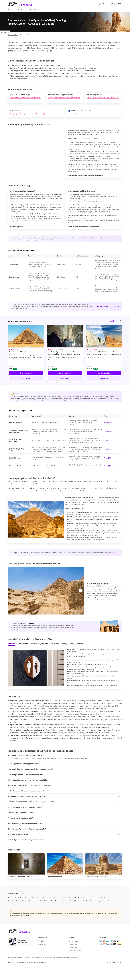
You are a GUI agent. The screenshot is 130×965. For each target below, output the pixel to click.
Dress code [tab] (55, 643)
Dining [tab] (64, 643)
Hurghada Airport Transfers (105, 901)
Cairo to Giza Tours (89, 898)
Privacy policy (73, 944)
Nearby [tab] (80, 643)
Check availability (26, 373)
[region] (65, 353)
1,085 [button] (54, 349)
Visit (26, 10)
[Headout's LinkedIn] (107, 962)
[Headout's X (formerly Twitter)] (120, 962)
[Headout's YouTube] (114, 962)
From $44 (107, 458)
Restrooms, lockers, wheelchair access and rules (83, 114)
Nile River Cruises (56, 898)
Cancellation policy (75, 950)
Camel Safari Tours (14, 901)
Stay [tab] (72, 643)
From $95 (107, 449)
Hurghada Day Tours (28, 901)
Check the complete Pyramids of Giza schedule (83, 226)
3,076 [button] (93, 349)
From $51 (107, 431)
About (20, 10)
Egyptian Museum (43, 898)
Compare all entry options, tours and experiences (64, 97)
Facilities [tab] (11, 643)
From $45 (107, 466)
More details (26, 378)
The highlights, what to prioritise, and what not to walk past (28, 114)
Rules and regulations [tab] (39, 643)
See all (112, 321)
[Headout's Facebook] (117, 962)
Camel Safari (69, 898)
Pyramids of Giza (13, 35)
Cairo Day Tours (103, 898)
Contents (4, 32)
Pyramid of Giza (30, 898)
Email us (43, 944)
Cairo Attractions (35, 10)
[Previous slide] (116, 320)
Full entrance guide (16, 226)
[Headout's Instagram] (111, 962)
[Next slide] (120, 320)
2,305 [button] (16, 349)
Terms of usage (73, 947)
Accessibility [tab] (23, 643)
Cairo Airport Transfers (73, 901)
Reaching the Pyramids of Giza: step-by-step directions (85, 175)
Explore (12, 10)
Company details (74, 941)
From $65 (107, 440)
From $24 (107, 422)
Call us (42, 941)
